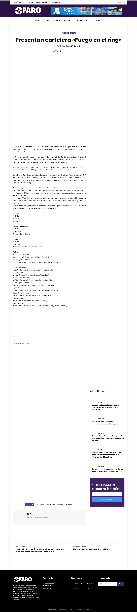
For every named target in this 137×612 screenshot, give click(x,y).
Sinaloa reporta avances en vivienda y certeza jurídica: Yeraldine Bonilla (107, 470)
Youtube (87, 588)
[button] (121, 2)
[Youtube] (82, 588)
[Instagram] (85, 584)
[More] (82, 51)
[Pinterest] (73, 51)
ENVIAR (121, 584)
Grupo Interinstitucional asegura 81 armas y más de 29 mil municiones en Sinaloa (108, 438)
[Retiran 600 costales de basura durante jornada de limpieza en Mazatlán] (93, 400)
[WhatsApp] (78, 51)
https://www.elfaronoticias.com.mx (37, 518)
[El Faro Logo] (32, 10)
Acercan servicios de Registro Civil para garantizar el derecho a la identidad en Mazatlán (106, 454)
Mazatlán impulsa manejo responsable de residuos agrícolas (106, 422)
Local (73, 33)
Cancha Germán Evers (47, 504)
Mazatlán (69, 504)
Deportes (65, 33)
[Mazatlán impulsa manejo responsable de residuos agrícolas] (93, 417)
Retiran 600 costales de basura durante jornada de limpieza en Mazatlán (105, 407)
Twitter (77, 588)
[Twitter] (68, 51)
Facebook (78, 584)
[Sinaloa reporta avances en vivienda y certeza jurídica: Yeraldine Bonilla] (93, 464)
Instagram (90, 584)
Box (37, 504)
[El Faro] (20, 517)
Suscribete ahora (107, 499)
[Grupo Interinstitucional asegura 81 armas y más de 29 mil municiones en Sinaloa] (93, 431)
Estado (101, 418)
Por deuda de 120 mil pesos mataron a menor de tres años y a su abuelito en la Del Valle (39, 550)
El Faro (62, 46)
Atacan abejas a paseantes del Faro (91, 549)
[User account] (112, 2)
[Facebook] (64, 51)
